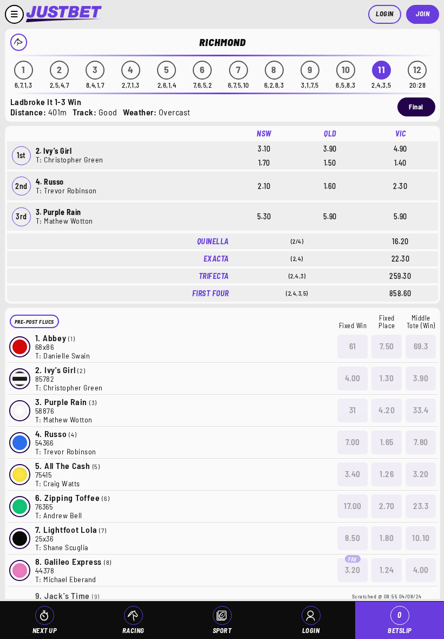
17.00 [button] (353, 506)
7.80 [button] (421, 442)
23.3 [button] (420, 506)
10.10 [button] (421, 538)
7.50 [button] (387, 346)
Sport (222, 630)
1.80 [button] (387, 538)
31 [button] (352, 410)
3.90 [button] (420, 378)
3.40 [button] (353, 474)
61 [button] (352, 346)
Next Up (44, 630)
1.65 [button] (387, 442)
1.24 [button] (387, 570)
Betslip (400, 622)
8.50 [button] (352, 538)
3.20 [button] (421, 474)
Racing (133, 630)
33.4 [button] (420, 410)
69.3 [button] (421, 346)
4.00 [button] (353, 378)
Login (385, 13)
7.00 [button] (352, 442)
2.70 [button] (387, 506)
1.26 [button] (387, 474)
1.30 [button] (387, 378)
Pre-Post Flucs (34, 321)
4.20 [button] (386, 410)
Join (422, 13)
